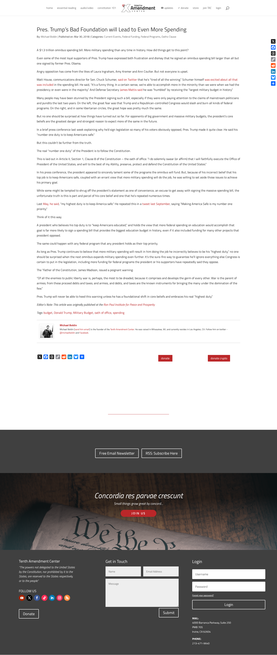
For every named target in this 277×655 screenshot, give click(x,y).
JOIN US (139, 513)
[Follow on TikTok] (44, 598)
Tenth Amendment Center (122, 329)
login (218, 8)
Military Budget (83, 312)
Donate (29, 614)
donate (165, 358)
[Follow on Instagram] (60, 598)
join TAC (207, 8)
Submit (168, 613)
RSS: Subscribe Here (162, 453)
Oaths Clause (168, 37)
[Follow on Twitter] (29, 598)
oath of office (103, 312)
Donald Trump (63, 312)
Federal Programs (150, 37)
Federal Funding (131, 37)
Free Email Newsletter (117, 453)
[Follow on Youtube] (22, 598)
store (196, 8)
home (49, 8)
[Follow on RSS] (67, 598)
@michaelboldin (68, 332)
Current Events (112, 37)
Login (228, 604)
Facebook (84, 332)
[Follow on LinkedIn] (52, 598)
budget (48, 312)
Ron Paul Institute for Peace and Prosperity (129, 304)
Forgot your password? (203, 595)
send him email (82, 329)
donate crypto (219, 358)
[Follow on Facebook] (37, 598)
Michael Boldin (49, 37)
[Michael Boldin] (46, 336)
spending (118, 312)
